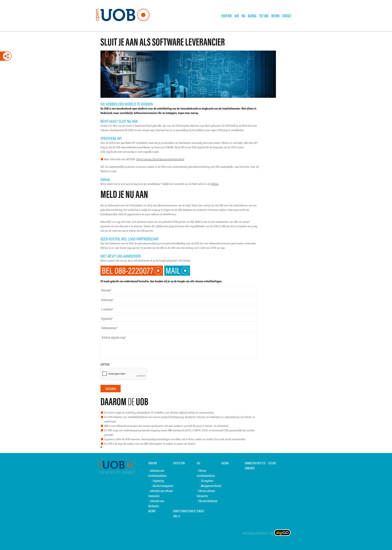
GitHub (214, 183)
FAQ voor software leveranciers (206, 493)
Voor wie (226, 16)
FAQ (243, 16)
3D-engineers (207, 480)
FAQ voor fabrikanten (207, 500)
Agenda (252, 16)
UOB (236, 16)
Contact (287, 16)
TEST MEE (264, 16)
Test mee (272, 462)
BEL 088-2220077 (127, 271)
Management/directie (211, 485)
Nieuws (275, 16)
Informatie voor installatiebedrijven (157, 473)
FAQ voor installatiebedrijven (206, 473)
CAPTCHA (104, 364)
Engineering (158, 480)
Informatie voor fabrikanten (156, 503)
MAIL (173, 271)
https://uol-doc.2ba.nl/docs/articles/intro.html (160, 159)
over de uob (179, 462)
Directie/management (163, 485)
